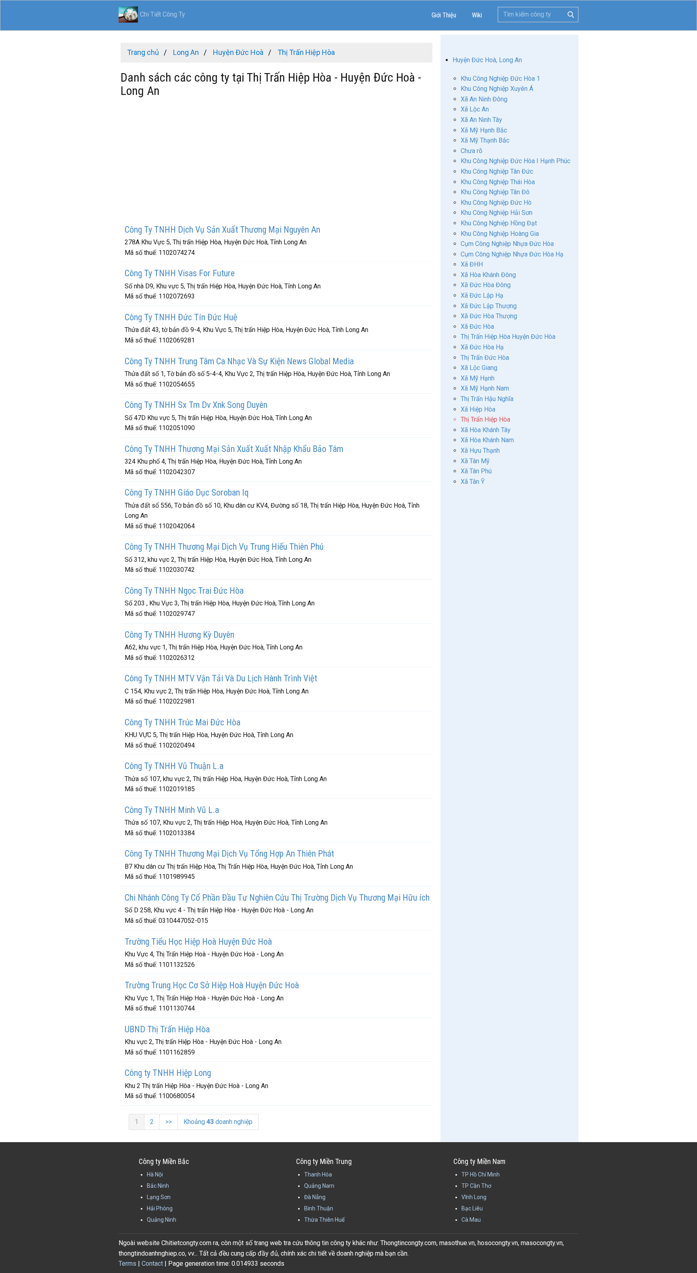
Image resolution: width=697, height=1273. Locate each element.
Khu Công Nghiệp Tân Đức (497, 171)
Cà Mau (471, 1219)
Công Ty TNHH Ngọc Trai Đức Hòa (184, 591)
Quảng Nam (319, 1186)
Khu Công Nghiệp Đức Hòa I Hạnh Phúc (515, 161)
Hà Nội (155, 1174)
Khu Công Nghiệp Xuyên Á (497, 88)
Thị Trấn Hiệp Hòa (485, 419)
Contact (152, 1263)
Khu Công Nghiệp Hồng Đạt (499, 223)
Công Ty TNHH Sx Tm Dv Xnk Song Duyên (196, 405)
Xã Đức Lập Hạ (482, 295)
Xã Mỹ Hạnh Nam (485, 388)
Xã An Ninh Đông (484, 99)
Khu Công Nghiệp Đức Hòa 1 (500, 78)
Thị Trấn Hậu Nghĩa (487, 399)
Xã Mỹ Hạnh (478, 378)
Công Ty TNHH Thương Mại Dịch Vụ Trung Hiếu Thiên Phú (224, 547)
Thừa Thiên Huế (324, 1219)
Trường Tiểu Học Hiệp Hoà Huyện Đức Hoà (198, 942)
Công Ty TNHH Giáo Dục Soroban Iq (187, 492)
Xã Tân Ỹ (473, 481)
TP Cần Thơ (476, 1186)
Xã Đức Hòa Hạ (482, 347)
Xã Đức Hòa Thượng (489, 316)
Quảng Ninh (161, 1219)
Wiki (477, 15)
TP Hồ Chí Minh (480, 1174)
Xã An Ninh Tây (481, 120)
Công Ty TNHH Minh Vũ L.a (172, 810)
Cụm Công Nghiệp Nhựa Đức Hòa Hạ (512, 254)
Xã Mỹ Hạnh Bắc (484, 130)
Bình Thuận (318, 1208)
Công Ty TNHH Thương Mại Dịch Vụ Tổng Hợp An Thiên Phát (229, 854)
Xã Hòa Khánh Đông (488, 275)
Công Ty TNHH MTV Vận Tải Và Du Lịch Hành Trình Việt (221, 678)
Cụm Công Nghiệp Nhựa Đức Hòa (507, 244)
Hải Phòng (160, 1208)
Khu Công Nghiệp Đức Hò (496, 202)
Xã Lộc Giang (479, 368)
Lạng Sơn (159, 1197)
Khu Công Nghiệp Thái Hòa (498, 182)
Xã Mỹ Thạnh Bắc (485, 140)
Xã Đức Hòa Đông (486, 285)
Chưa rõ (471, 151)
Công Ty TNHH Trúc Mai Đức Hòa (182, 722)
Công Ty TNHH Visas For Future (180, 273)
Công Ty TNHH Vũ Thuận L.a (174, 766)
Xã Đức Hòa (477, 326)
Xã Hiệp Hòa (478, 409)
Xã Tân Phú (476, 471)
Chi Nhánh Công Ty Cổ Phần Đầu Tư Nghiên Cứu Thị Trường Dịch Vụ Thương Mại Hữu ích (277, 898)
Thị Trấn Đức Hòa (485, 357)
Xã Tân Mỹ (475, 461)
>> (168, 1122)
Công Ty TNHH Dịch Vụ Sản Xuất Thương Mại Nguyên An (222, 230)
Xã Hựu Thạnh (480, 450)
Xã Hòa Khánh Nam (487, 440)
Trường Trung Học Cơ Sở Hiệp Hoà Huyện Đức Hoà (212, 985)
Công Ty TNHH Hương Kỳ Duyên (179, 635)
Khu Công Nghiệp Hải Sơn (496, 212)
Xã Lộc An (475, 109)
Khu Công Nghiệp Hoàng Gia (500, 233)
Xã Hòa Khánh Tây (486, 430)
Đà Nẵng (315, 1197)
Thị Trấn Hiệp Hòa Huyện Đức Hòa (508, 336)
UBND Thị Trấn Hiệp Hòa (167, 1029)
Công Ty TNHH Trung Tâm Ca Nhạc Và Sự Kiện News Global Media (239, 361)
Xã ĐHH (472, 264)
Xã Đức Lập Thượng (489, 306)
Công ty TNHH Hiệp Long (168, 1073)
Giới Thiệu (444, 15)
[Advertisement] (276, 161)
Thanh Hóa (318, 1174)
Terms (127, 1263)
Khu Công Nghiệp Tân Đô (495, 192)
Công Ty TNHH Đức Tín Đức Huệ (181, 317)
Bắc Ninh (158, 1186)
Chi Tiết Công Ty (162, 14)
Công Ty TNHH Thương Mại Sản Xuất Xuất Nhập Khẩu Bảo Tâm (234, 449)
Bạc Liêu (472, 1208)
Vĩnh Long (473, 1197)
